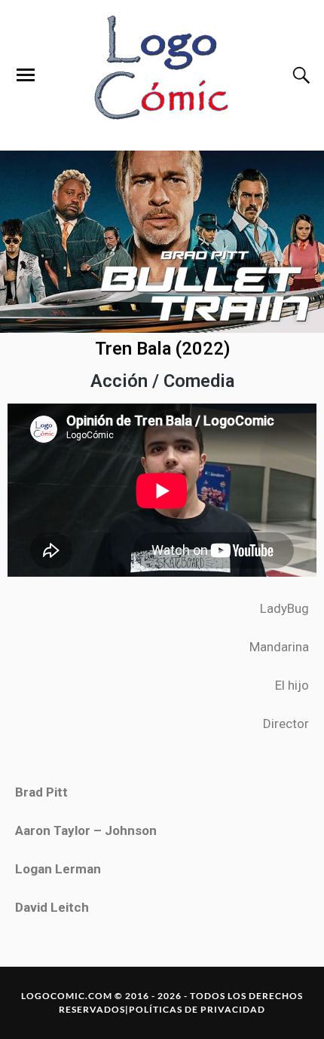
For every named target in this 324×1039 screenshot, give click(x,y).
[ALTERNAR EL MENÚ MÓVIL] (26, 75)
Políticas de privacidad (197, 1009)
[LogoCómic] (162, 75)
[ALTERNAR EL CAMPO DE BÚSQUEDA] (299, 75)
